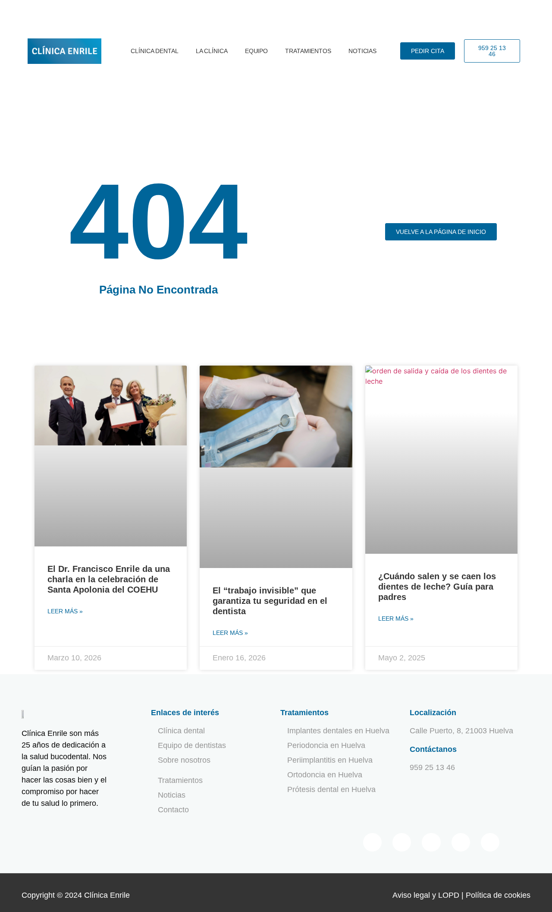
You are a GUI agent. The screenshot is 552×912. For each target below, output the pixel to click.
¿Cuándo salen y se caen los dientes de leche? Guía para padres (437, 586)
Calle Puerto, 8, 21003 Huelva (461, 730)
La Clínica (212, 50)
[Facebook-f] (372, 842)
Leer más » (65, 611)
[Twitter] (401, 842)
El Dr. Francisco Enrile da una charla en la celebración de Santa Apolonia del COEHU (108, 579)
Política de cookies (498, 895)
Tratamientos (308, 50)
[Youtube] (431, 842)
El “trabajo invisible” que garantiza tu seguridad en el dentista (270, 601)
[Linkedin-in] (461, 842)
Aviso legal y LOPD (425, 895)
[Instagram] (490, 842)
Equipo (256, 50)
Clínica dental (155, 50)
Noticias (362, 50)
